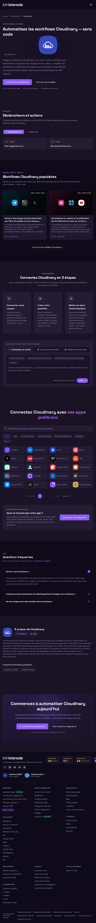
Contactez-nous (41, 870)
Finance (6, 846)
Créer (81, 380)
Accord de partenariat (85, 916)
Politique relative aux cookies (62, 912)
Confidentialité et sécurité (25, 916)
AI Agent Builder (41, 799)
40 (58, 496)
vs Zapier (6, 892)
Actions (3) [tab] (33, 132)
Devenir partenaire (10, 870)
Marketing (7, 821)
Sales (5, 842)
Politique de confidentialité (42, 912)
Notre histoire (71, 820)
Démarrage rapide (73, 792)
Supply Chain (8, 849)
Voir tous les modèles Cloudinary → (48, 247)
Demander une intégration (74, 517)
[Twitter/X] (5, 767)
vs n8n (5, 899)
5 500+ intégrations (42, 809)
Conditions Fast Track (24, 919)
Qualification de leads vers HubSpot (39, 358)
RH (4, 835)
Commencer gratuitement (17, 82)
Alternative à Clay (10, 902)
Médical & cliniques (10, 832)
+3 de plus (13, 363)
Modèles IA (39, 795)
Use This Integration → (25, 143)
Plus (6, 441)
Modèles (38, 813)
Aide (34, 634)
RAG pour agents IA (10, 802)
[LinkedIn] (10, 767)
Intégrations (16, 16)
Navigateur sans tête (43, 806)
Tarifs (68, 824)
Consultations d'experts (44, 888)
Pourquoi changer (10, 888)
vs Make (6, 895)
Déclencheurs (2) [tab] (15, 132)
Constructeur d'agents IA (12, 795)
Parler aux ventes (41, 874)
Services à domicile (10, 825)
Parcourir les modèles (46, 82)
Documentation (72, 795)
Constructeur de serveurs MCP (15, 799)
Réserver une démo (42, 877)
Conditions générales (24, 912)
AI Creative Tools (27, 436)
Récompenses (71, 827)
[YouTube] (15, 767)
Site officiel (22, 634)
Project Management (63, 436)
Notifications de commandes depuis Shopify (69, 358)
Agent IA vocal (71, 870)
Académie (70, 806)
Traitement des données (44, 916)
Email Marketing (44, 436)
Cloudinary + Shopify (11, 670)
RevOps (6, 856)
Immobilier (7, 828)
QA (4, 860)
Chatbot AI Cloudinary (17, 358)
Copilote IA (43, 816)
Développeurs (8, 853)
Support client (8, 839)
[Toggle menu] (91, 4)
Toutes (6, 436)
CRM (15, 436)
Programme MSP (9, 877)
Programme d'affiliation (12, 874)
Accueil (5, 16)
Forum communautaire (75, 809)
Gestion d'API (8, 806)
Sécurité (69, 831)
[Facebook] (24, 767)
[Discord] (20, 767)
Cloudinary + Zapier (28, 670)
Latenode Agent (13, 792)
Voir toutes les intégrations (65, 726)
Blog (68, 799)
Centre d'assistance (42, 881)
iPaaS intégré (8, 810)
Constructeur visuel (42, 792)
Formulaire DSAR (69, 916)
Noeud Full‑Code (41, 802)
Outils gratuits (72, 802)
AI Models (79, 436)
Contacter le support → (43, 561)
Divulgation (58, 916)
